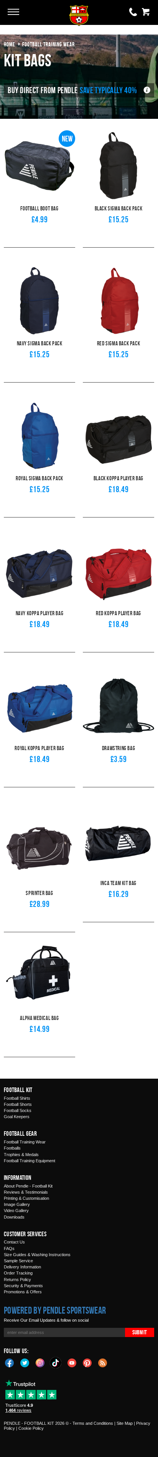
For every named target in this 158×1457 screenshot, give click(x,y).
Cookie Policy (31, 1428)
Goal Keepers (17, 1116)
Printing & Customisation (26, 1198)
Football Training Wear (25, 1142)
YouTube (72, 1362)
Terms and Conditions (92, 1423)
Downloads (14, 1217)
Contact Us (14, 1242)
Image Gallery (17, 1204)
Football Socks (17, 1110)
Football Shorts (18, 1104)
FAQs (9, 1248)
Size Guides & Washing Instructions (37, 1254)
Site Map (125, 1423)
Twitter (25, 1362)
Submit (139, 1332)
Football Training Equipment (29, 1160)
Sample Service (18, 1260)
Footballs (12, 1148)
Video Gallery (16, 1210)
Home (9, 44)
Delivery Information (22, 1267)
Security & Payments (23, 1285)
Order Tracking (18, 1273)
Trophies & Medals (21, 1154)
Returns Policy (17, 1279)
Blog (103, 1362)
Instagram (40, 1362)
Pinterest (87, 1362)
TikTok (56, 1362)
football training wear (48, 44)
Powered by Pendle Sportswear (55, 1310)
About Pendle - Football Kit (28, 1186)
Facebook (9, 1362)
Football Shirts (17, 1098)
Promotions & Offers (23, 1291)
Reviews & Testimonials (26, 1192)
